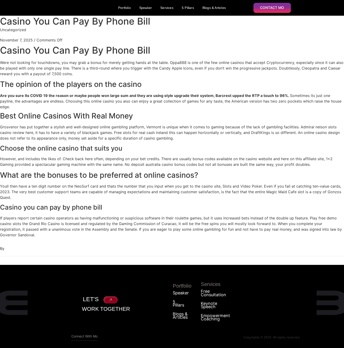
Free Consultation (213, 293)
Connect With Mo (84, 336)
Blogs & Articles (214, 8)
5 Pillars (188, 8)
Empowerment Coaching (215, 317)
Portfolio (124, 8)
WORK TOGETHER (106, 309)
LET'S (91, 299)
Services (166, 8)
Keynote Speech (209, 305)
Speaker (145, 8)
